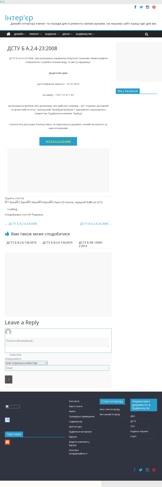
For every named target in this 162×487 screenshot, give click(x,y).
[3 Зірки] (32, 202)
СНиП (133, 436)
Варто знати (76, 406)
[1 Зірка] (10, 202)
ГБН (132, 426)
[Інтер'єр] (8, 34)
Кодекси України (139, 431)
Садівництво (75, 421)
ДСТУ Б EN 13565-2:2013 (91, 244)
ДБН (132, 416)
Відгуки (73, 436)
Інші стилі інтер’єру (110, 409)
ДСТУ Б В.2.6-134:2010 (57, 242)
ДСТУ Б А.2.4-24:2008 (21, 224)
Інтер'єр (19, 17)
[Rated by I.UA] (13, 406)
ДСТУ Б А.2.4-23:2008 (58, 141)
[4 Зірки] (44, 202)
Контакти (74, 401)
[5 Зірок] (55, 202)
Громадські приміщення (81, 416)
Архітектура (75, 426)
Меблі (72, 411)
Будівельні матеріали (80, 431)
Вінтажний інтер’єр (110, 414)
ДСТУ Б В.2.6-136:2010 (21, 242)
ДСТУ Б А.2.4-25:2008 (96, 224)
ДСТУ (133, 421)
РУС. (2, 2)
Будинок (50, 33)
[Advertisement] (58, 170)
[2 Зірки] (21, 202)
